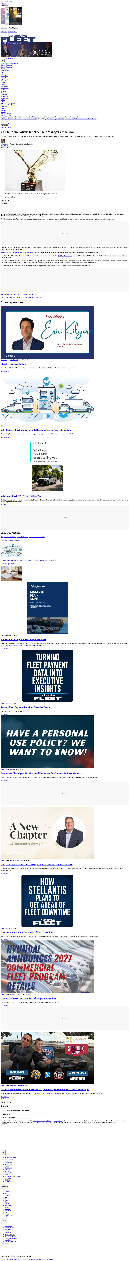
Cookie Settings (42, 119)
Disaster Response (6, 65)
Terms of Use (14, 1259)
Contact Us (33, 119)
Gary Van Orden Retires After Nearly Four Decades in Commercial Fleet (37, 864)
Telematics (4, 106)
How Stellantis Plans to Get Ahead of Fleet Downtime (27, 932)
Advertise (73, 119)
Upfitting (3, 110)
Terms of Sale (22, 1259)
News (7, 117)
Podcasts (52, 117)
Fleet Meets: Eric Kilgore (13, 364)
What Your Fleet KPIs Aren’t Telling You (21, 496)
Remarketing (4, 96)
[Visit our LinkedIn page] (4, 1106)
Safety (3, 100)
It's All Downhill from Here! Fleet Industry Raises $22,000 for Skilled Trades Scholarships (45, 1089)
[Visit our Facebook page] (2, 1106)
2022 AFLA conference (65, 256)
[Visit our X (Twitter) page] (5, 1106)
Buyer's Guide (74, 117)
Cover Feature (8, 1)
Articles (14, 1)
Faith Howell (14, 360)
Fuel (2, 72)
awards (7, 297)
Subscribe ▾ (5, 5)
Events (28, 119)
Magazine (12, 117)
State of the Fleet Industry (8, 103)
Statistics (21, 117)
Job (64, 117)
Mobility (3, 89)
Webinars (47, 117)
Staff (11, 769)
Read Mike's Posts (6, 146)
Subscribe (4, 32)
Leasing (3, 82)
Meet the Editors (13, 119)
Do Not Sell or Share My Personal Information (40, 1259)
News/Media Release (16, 994)
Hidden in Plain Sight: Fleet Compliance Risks (23, 639)
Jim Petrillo (29, 261)
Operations (4, 93)
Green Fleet (4, 79)
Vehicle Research (6, 113)
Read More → (5, 371)
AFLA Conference (30, 297)
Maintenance (4, 86)
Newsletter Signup (52, 119)
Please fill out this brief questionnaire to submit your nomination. (20, 252)
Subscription (4, 119)
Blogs (16, 117)
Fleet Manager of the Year (17, 297)
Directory (67, 117)
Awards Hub (59, 117)
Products (26, 117)
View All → (4, 1098)
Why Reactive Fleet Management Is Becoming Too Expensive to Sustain (36, 430)
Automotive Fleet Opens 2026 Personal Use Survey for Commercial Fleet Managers (41, 773)
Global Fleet (4, 76)
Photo (30, 117)
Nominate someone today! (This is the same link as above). (18, 294)
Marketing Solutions (64, 119)
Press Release (92, 119)
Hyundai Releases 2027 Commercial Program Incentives (28, 998)
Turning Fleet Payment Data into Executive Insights (26, 707)
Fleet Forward (5, 69)
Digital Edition (12, 32)
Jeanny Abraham (15, 860)
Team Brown (22, 119)
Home (2, 127)
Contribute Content (82, 119)
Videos (19, 1)
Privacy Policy (5, 1259)
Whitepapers (40, 117)
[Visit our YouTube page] (7, 1106)
